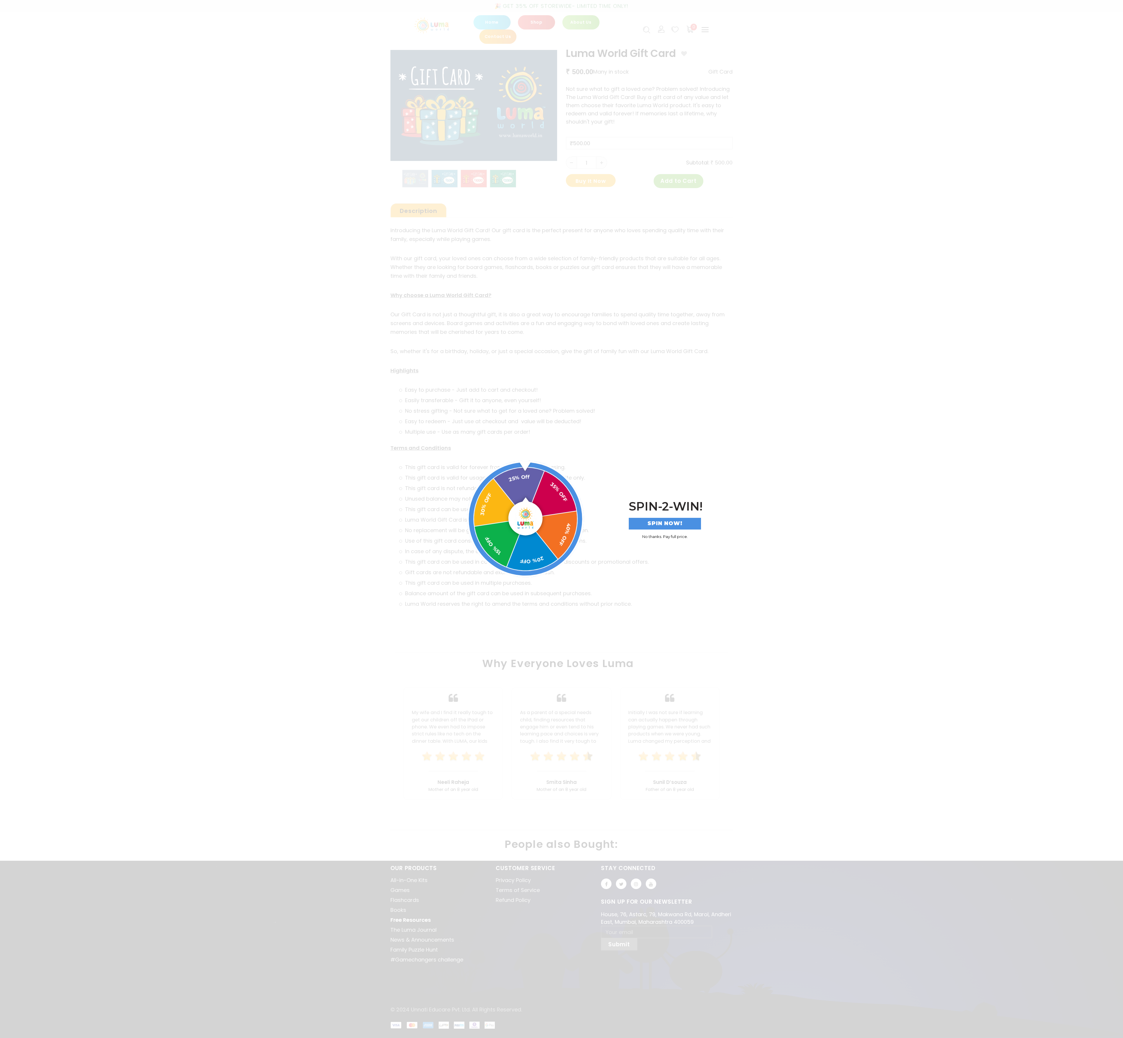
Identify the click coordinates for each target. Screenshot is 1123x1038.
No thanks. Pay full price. (665, 536)
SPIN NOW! (665, 523)
